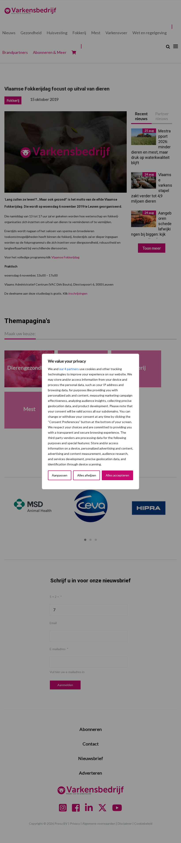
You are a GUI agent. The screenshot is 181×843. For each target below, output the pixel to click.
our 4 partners (69, 369)
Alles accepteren (117, 475)
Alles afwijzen (86, 475)
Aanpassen (59, 475)
